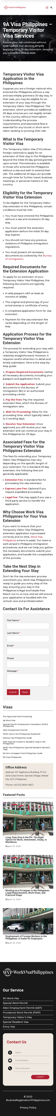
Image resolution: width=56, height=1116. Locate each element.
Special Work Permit (15, 1003)
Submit (40, 1077)
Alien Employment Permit (15, 730)
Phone (10, 658)
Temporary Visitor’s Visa (17, 1017)
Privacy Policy (28, 1107)
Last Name (13, 633)
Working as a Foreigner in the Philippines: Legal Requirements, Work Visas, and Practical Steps (27, 892)
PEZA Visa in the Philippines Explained (21, 734)
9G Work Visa (11, 998)
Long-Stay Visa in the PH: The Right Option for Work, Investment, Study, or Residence (26, 839)
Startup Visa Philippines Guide (17, 738)
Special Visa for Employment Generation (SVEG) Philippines (25, 725)
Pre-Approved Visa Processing (17, 717)
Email (10, 645)
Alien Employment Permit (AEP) (22, 1008)
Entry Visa (9, 1026)
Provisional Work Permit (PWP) (21, 1012)
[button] (13, 692)
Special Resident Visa (16, 1022)
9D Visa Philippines (12, 757)
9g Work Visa (9, 721)
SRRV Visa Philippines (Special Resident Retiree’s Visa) (26, 749)
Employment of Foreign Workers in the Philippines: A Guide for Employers (26, 937)
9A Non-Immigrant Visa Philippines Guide (22, 753)
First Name (13, 620)
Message (12, 671)
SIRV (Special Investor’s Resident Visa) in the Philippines (24, 743)
